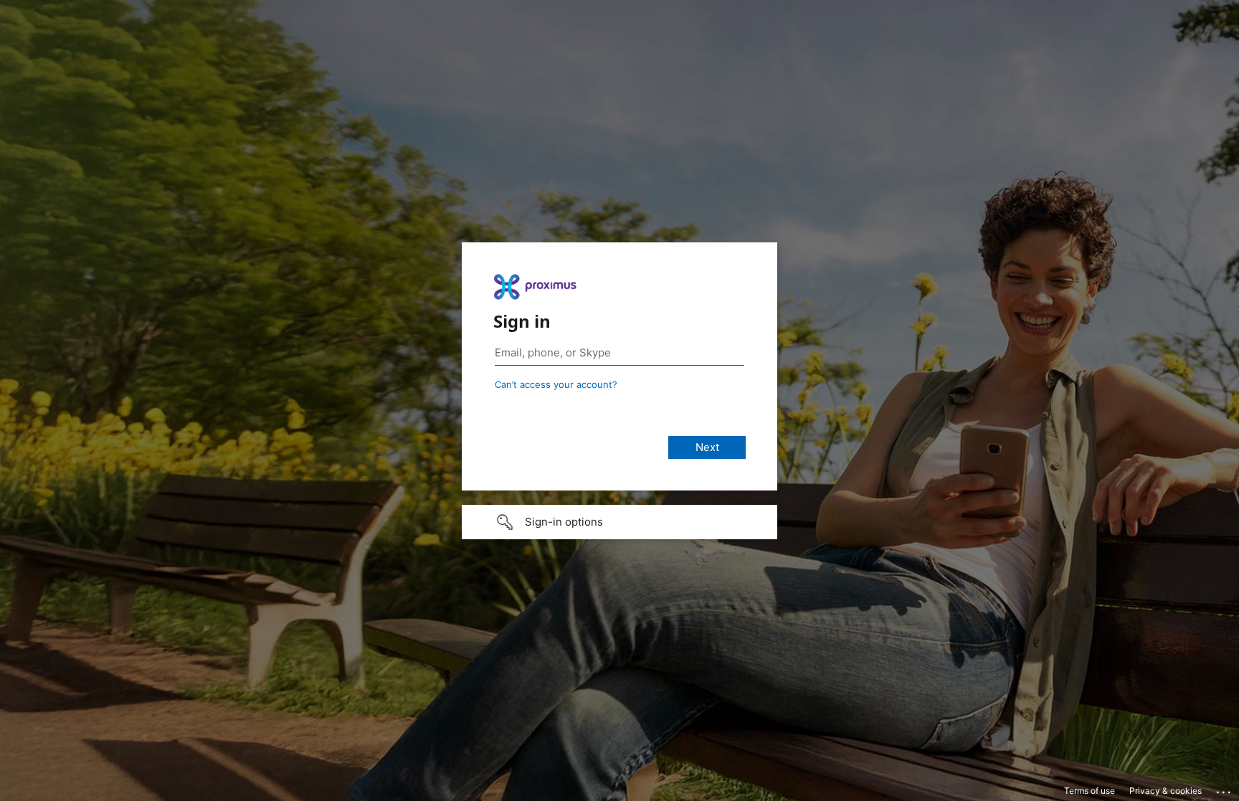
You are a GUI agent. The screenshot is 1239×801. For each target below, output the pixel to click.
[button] (619, 522)
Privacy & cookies (1165, 790)
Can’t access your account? (556, 384)
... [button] (1224, 789)
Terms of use (1089, 790)
